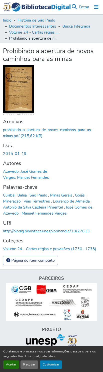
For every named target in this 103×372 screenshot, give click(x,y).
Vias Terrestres (37, 201)
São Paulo (39, 195)
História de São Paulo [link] (36, 20)
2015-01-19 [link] (14, 153)
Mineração (12, 201)
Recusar (29, 364)
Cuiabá (9, 195)
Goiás (80, 195)
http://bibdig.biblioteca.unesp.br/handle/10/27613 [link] (46, 231)
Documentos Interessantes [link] (32, 26)
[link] (51, 133)
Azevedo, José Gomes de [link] (25, 171)
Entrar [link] (84, 7)
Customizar (50, 364)
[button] (41, 7)
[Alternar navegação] (96, 7)
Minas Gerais (61, 195)
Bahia (22, 195)
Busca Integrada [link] (76, 26)
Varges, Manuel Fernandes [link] (26, 177)
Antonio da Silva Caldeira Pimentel (33, 207)
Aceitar (11, 364)
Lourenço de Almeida (72, 201)
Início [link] (7, 20)
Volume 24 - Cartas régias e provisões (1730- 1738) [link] (34, 32)
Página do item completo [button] (32, 260)
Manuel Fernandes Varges (44, 213)
